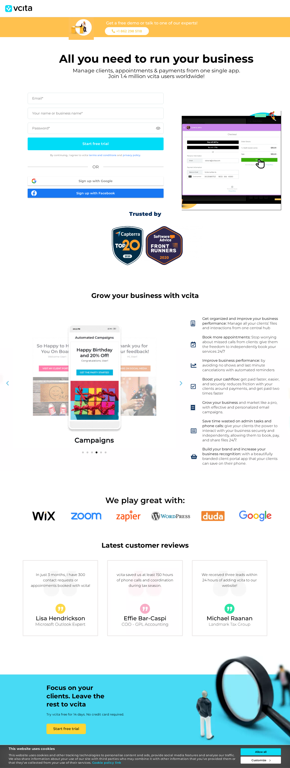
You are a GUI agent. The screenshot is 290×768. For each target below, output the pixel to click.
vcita (18, 8)
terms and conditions (102, 155)
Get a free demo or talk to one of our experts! (152, 23)
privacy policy (131, 155)
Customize (258, 760)
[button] (7, 383)
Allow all (260, 752)
